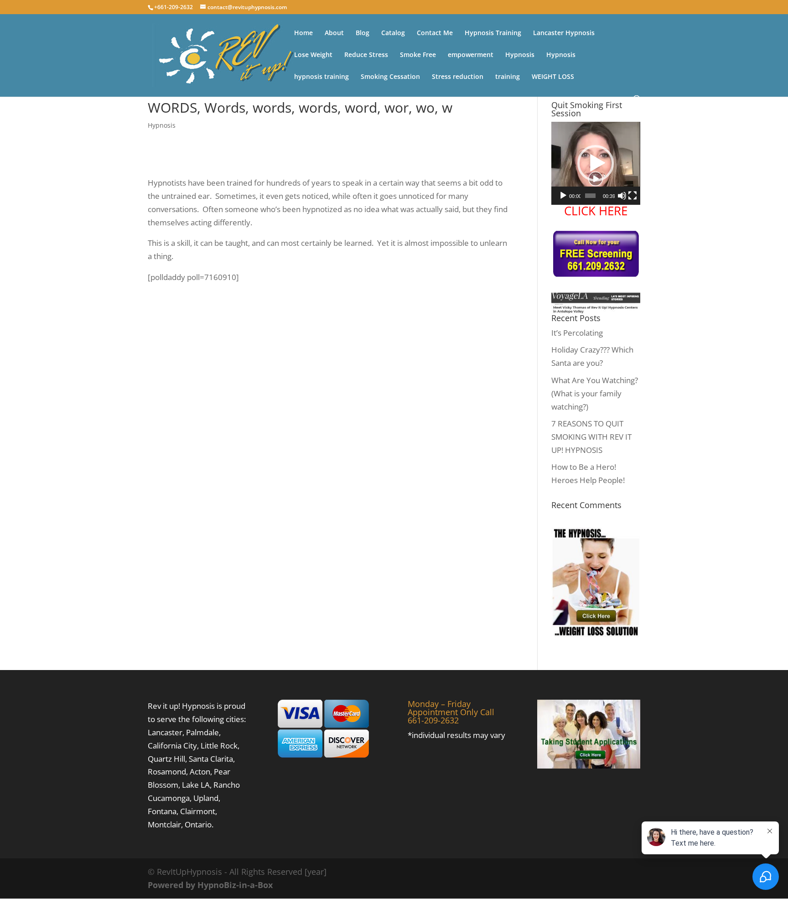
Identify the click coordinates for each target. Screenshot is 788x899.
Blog (362, 33)
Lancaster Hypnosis (564, 33)
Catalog (393, 33)
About (334, 33)
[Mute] (622, 195)
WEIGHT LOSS (553, 77)
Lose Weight (313, 55)
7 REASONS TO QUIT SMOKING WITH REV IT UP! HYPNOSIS (591, 436)
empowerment (470, 55)
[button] (595, 163)
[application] (595, 163)
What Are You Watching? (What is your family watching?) (594, 393)
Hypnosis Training (493, 33)
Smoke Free (418, 55)
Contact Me (435, 33)
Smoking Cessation (390, 77)
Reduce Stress (366, 55)
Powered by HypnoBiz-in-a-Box (210, 884)
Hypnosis (519, 55)
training (507, 77)
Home (303, 33)
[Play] (563, 195)
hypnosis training (321, 77)
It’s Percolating (577, 332)
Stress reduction (457, 77)
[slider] (590, 195)
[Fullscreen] (632, 195)
